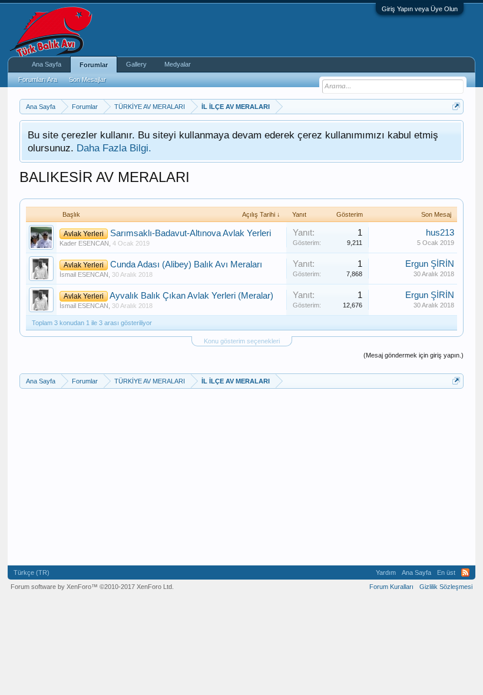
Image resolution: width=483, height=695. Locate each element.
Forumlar (94, 64)
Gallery (136, 64)
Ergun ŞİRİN (429, 264)
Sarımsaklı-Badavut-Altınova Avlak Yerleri (190, 233)
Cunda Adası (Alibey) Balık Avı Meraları (186, 264)
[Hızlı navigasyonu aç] (456, 106)
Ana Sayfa (46, 64)
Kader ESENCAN (84, 243)
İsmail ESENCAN (83, 274)
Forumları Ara (37, 79)
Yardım (386, 572)
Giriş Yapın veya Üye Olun (420, 8)
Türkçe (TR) (31, 572)
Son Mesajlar (87, 79)
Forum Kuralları (391, 586)
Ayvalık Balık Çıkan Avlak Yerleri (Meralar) (191, 295)
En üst (446, 572)
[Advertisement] (241, 477)
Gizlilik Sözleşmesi (445, 586)
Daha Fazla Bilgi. (114, 148)
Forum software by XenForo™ (92, 586)
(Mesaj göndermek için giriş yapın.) (413, 355)
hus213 (440, 232)
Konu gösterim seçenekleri (242, 341)
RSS (465, 572)
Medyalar (177, 64)
